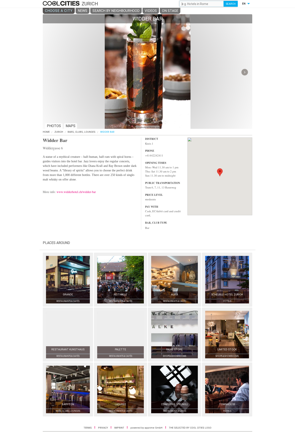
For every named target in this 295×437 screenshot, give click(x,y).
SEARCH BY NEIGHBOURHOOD (116, 11)
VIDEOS (151, 11)
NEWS (82, 11)
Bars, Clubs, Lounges (81, 132)
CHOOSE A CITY (59, 11)
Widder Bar (107, 132)
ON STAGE (170, 11)
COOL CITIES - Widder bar (62, 3)
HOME (46, 132)
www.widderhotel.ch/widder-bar (76, 192)
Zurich (58, 132)
